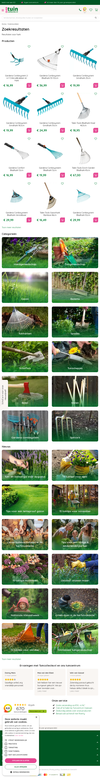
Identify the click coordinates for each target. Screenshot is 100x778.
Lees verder (19, 735)
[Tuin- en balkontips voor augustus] (25, 465)
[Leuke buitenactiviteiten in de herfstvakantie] (25, 534)
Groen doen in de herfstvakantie (75, 615)
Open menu (3, 10)
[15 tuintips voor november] (75, 500)
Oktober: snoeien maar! (75, 580)
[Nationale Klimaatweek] (25, 603)
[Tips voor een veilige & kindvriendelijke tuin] (75, 534)
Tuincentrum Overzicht (69, 769)
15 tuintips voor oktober (25, 649)
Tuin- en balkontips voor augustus (25, 476)
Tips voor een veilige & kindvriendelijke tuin (75, 544)
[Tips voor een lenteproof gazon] (25, 500)
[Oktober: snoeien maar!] (75, 569)
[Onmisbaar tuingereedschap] (75, 638)
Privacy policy (54, 769)
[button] (21, 772)
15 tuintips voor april (75, 476)
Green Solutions (42, 769)
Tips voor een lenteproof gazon (25, 511)
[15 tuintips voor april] (75, 465)
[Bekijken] (96, 10)
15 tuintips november (25, 580)
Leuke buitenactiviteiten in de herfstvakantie (25, 544)
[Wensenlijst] (91, 10)
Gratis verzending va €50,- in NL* (70, 705)
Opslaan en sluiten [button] (20, 760)
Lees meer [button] (42, 691)
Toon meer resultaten (11, 227)
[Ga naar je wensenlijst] (91, 10)
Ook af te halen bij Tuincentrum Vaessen (74, 708)
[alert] (20, 745)
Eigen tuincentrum (13, 2)
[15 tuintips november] (25, 569)
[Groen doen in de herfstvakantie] (75, 603)
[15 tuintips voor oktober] (25, 638)
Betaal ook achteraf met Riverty (70, 713)
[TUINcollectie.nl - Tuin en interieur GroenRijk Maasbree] (11, 10)
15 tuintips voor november (75, 511)
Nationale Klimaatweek (25, 615)
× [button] (36, 717)
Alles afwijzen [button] (20, 767)
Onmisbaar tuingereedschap (75, 649)
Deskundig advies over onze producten (73, 711)
